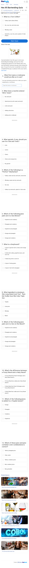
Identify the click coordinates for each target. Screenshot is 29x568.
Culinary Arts (16, 10)
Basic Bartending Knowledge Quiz (9, 487)
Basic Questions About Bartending (9, 512)
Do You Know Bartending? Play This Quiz (10, 525)
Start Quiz (14, 41)
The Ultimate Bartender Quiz (8, 551)
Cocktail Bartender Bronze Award (9, 538)
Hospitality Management (8, 10)
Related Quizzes (5, 475)
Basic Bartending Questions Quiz (9, 500)
